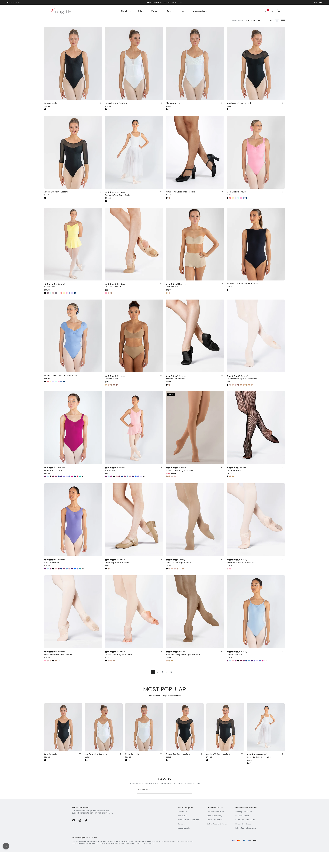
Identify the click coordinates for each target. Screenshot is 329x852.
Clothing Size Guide (243, 811)
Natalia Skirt (54, 285)
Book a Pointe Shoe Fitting (188, 820)
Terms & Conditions (215, 820)
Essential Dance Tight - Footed (179, 469)
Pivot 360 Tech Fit (115, 285)
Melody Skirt (115, 469)
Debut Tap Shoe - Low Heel (117, 561)
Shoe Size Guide (242, 816)
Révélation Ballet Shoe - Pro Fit (240, 561)
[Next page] (176, 672)
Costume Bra (176, 285)
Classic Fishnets (236, 469)
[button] (260, 11)
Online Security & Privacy (217, 824)
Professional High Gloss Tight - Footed (183, 653)
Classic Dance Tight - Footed (179, 561)
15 (171, 671)
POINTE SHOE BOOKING (12, 2)
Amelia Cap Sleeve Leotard (239, 103)
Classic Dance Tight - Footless (118, 653)
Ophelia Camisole (237, 653)
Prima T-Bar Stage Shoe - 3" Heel (180, 192)
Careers (181, 824)
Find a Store (183, 816)
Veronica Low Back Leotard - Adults (242, 284)
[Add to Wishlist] (100, 103)
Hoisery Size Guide (243, 824)
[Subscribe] (189, 790)
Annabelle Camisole (54, 469)
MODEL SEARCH (319, 2)
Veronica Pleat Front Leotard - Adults (60, 375)
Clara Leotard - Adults (236, 192)
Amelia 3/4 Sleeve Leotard (56, 192)
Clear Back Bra (115, 377)
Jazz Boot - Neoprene (176, 377)
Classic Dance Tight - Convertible (242, 377)
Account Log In (184, 828)
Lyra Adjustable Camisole (116, 103)
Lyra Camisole (50, 103)
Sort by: (249, 20)
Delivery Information (215, 811)
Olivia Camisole (173, 103)
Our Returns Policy (214, 816)
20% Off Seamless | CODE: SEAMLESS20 (163, 2)
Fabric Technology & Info (245, 828)
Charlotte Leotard (54, 561)
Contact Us (182, 811)
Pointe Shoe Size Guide (245, 820)
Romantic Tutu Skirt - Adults (117, 193)
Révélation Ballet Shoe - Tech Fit (58, 653)
